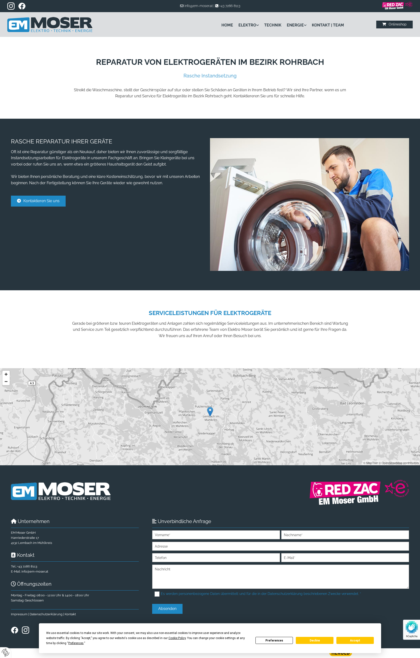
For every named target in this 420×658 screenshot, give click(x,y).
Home (227, 25)
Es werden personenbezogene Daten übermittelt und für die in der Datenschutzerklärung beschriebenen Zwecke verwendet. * (261, 594)
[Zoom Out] (6, 381)
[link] (246, 25)
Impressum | (20, 614)
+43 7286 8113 (229, 6)
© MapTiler (370, 463)
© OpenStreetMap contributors (399, 463)
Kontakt (70, 614)
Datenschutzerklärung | (47, 614)
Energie (295, 25)
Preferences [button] (76, 643)
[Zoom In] (6, 374)
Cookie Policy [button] (177, 638)
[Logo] (55, 24)
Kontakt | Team (328, 25)
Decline (315, 640)
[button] (394, 24)
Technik (272, 25)
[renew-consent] (5, 652)
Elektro (247, 25)
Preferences (274, 640)
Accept (355, 640)
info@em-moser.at (198, 6)
